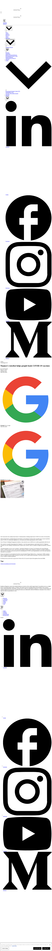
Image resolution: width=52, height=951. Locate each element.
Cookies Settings (5, 948)
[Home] (11, 10)
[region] (26, 947)
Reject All (46, 948)
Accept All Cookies (37, 948)
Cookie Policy (14, 945)
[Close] (50, 944)
